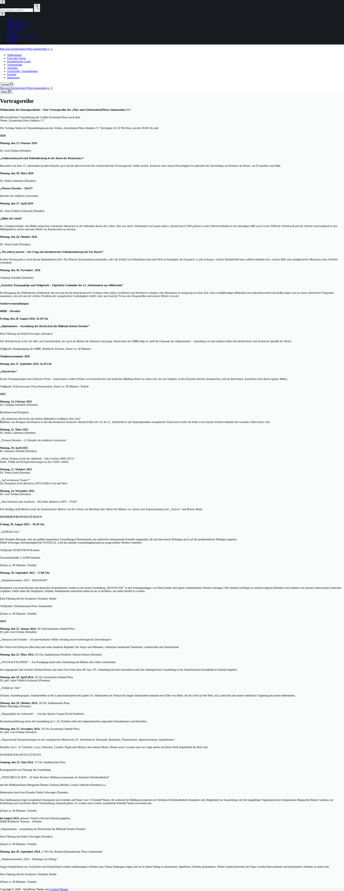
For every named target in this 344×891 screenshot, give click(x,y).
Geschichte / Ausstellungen (22, 71)
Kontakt (11, 74)
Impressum (13, 77)
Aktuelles (12, 67)
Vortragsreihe (14, 64)
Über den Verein (16, 58)
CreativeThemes (59, 889)
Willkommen (14, 55)
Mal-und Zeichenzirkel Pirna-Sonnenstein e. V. (26, 48)
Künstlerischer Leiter (19, 61)
